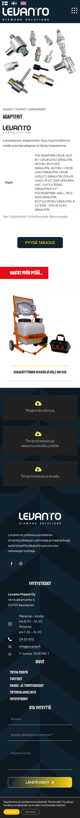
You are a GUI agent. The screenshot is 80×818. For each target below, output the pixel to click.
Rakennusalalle (58, 216)
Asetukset (30, 811)
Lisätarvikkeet (18, 216)
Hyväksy (11, 811)
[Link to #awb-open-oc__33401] (74, 10)
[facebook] (11, 563)
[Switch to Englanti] (23, 4)
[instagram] (20, 563)
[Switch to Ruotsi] (14, 4)
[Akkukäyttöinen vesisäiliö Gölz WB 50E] (40, 334)
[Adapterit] (40, 60)
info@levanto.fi (29, 646)
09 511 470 (26, 639)
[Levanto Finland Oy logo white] (25, 8)
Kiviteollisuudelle (38, 216)
